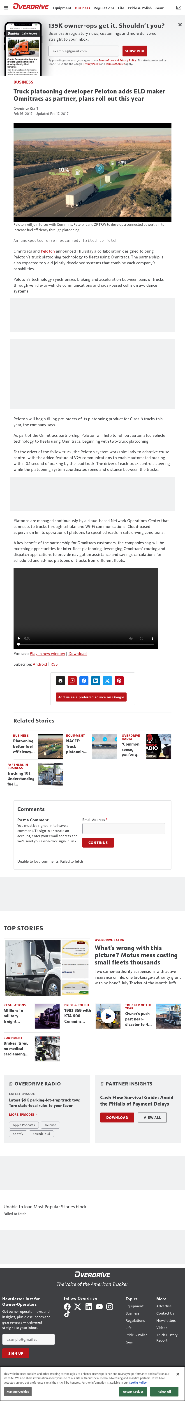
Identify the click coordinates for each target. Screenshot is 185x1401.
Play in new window (47, 653)
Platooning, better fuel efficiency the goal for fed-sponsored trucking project (24, 747)
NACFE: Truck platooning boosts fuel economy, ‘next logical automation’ (77, 747)
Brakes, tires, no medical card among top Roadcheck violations (17, 1049)
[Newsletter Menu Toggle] (178, 7)
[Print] (60, 680)
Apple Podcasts (24, 1125)
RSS (54, 664)
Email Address (95, 819)
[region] (92, 1384)
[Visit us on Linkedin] (89, 1306)
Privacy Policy (91, 63)
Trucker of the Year (138, 1006)
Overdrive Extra (109, 940)
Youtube (50, 1125)
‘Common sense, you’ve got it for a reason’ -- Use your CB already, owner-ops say (132, 750)
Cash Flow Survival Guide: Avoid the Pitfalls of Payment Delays (136, 1100)
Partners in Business (17, 766)
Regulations (15, 1005)
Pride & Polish (76, 1005)
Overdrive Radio (131, 737)
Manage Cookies (18, 1391)
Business (23, 81)
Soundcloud (41, 1133)
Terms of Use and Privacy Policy (117, 60)
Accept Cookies (133, 1391)
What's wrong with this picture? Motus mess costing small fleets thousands (136, 955)
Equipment (75, 735)
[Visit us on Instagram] (109, 1306)
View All (152, 1117)
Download (78, 653)
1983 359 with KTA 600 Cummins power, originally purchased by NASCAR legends (77, 1016)
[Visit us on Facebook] (67, 1306)
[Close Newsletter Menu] (180, 24)
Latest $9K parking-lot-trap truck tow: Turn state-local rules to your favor (45, 1103)
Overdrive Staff (26, 108)
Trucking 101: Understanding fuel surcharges (21, 779)
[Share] (83, 680)
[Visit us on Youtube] (99, 1306)
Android (40, 664)
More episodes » (23, 1114)
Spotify (18, 1133)
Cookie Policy (138, 1382)
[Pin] (119, 680)
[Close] (178, 1374)
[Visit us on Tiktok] (67, 1313)
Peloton (48, 250)
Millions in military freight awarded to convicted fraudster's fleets (14, 1016)
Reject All (164, 1391)
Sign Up (15, 1353)
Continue (98, 842)
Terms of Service (115, 63)
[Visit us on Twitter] (78, 1306)
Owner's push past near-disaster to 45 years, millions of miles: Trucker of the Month (138, 1019)
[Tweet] (107, 680)
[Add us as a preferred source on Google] (72, 680)
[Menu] (6, 7)
